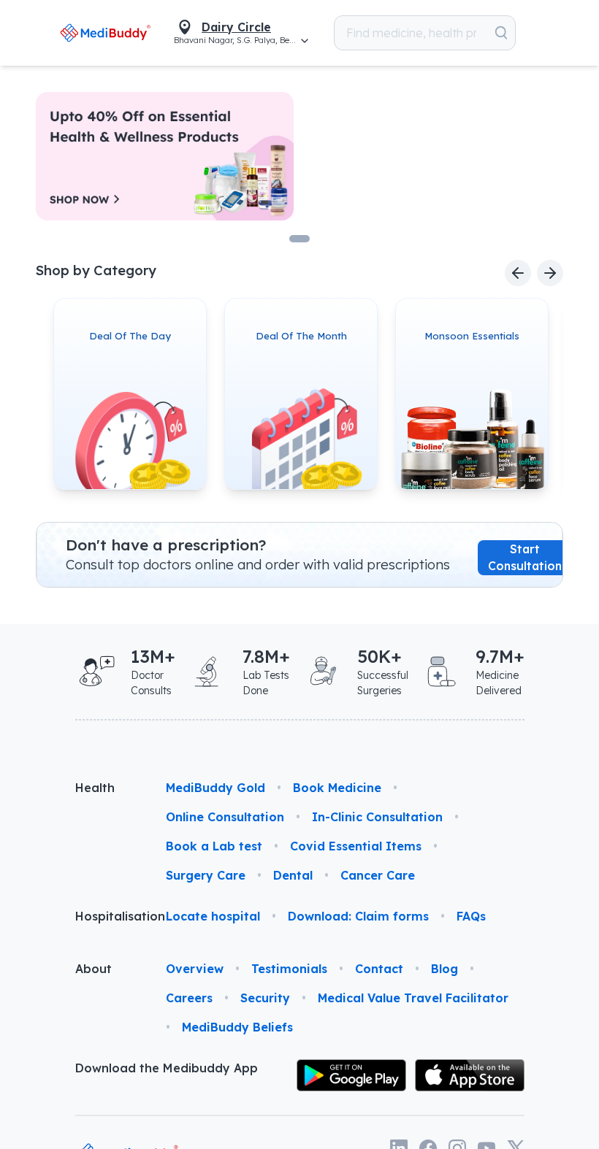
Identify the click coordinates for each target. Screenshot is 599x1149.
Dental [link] (293, 875)
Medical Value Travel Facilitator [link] (413, 998)
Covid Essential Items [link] (355, 846)
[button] (476, 32)
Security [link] (265, 998)
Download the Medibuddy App (166, 1068)
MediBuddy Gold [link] (215, 787)
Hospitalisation (108, 916)
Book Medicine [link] (337, 787)
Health (95, 787)
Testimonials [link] (289, 968)
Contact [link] (379, 968)
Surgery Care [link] (205, 875)
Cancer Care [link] (377, 875)
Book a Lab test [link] (214, 846)
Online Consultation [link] (225, 817)
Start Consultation (525, 557)
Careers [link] (189, 998)
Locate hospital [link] (213, 916)
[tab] (299, 238)
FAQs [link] (471, 916)
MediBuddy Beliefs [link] (237, 1027)
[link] (72, 32)
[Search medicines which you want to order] (428, 33)
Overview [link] (195, 968)
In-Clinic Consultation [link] (377, 817)
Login (538, 33)
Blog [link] (444, 968)
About (93, 968)
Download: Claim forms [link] (358, 916)
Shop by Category (96, 270)
